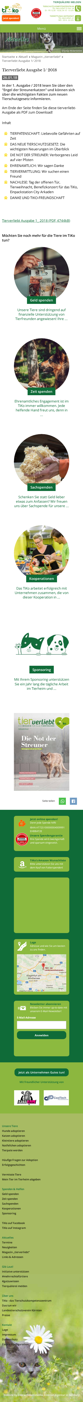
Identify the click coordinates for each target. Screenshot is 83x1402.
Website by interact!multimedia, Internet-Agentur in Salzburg (42, 1395)
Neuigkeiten (9, 1247)
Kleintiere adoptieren (15, 1140)
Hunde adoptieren (13, 1131)
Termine (7, 1242)
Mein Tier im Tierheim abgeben (21, 1179)
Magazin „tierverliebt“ (46, 57)
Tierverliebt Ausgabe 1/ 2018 (21, 61)
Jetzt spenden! (11, 18)
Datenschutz (10, 1339)
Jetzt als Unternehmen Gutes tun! (42, 1072)
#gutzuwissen (10, 1281)
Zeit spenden (10, 1199)
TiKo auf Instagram (14, 1228)
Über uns (7, 1296)
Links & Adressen (12, 1257)
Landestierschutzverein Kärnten (22, 1310)
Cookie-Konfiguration (15, 1344)
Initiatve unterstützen (15, 1271)
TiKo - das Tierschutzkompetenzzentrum (26, 1300)
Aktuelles (7, 1237)
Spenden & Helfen (13, 1189)
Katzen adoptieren (13, 1136)
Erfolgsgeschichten (13, 1165)
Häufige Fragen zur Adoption (20, 1160)
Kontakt (7, 1325)
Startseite (8, 57)
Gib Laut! (7, 1266)
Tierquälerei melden (67, 2)
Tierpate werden (12, 1150)
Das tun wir (9, 1305)
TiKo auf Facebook (13, 1223)
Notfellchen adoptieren (16, 1145)
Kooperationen (11, 1208)
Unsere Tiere (10, 1126)
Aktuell (23, 57)
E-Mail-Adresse (26, 1017)
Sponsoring (9, 1213)
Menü (41, 28)
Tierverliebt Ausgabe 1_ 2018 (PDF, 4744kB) (36, 220)
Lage (5, 1329)
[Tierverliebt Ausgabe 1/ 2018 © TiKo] (41, 794)
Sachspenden (10, 1203)
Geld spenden (10, 1194)
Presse (6, 1315)
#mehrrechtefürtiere (15, 1276)
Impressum (9, 1334)
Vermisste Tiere (11, 1174)
